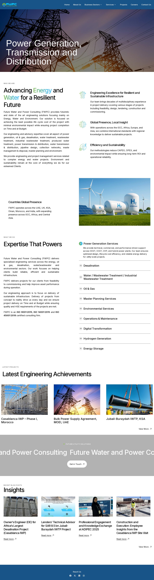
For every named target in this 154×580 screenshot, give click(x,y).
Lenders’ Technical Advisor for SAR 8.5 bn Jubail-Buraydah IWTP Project (58, 525)
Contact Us (146, 4)
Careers (134, 4)
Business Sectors (92, 4)
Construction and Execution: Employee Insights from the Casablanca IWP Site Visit (132, 527)
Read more (9, 539)
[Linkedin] (79, 576)
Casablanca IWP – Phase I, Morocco (19, 420)
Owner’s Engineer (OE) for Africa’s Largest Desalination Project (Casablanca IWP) (20, 527)
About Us (77, 4)
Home (67, 4)
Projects (123, 4)
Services (110, 4)
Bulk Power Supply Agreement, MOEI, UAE (75, 420)
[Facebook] (70, 576)
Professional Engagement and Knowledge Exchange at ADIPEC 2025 (95, 525)
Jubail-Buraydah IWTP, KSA (125, 419)
